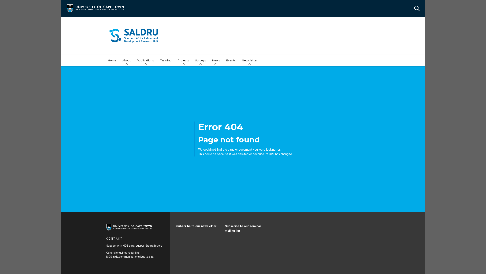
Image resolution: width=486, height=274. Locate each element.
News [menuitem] (216, 60)
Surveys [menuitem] (200, 60)
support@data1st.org (149, 245)
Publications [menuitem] (145, 60)
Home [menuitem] (112, 60)
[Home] (95, 8)
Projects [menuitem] (183, 60)
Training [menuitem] (165, 60)
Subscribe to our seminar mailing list (243, 228)
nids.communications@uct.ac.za (133, 256)
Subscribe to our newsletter (196, 226)
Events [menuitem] (231, 60)
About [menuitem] (126, 60)
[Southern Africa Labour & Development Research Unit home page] (243, 36)
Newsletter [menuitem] (249, 60)
